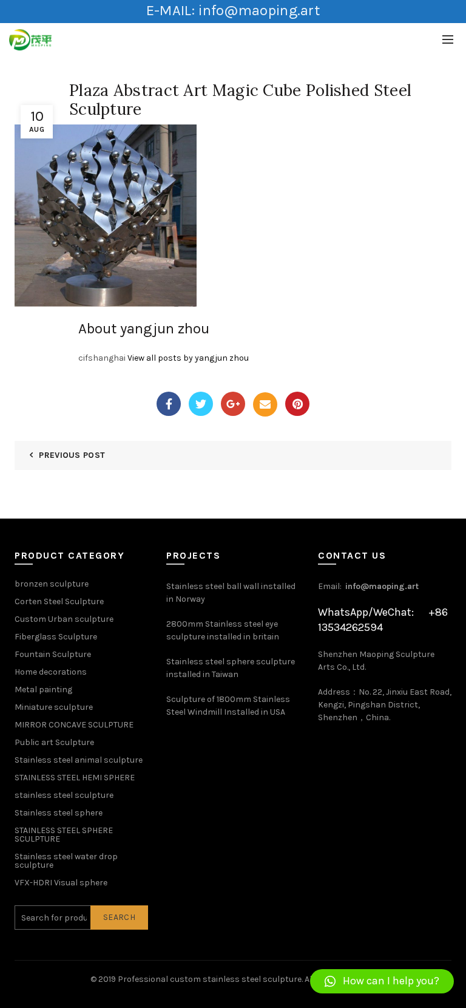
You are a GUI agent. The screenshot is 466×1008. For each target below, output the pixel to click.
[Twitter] (201, 404)
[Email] (265, 404)
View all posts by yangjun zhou (188, 358)
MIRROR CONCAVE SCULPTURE (74, 725)
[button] (382, 981)
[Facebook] (169, 404)
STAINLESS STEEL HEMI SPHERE (75, 777)
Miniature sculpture (54, 707)
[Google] (233, 404)
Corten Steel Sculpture (59, 601)
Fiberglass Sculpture (56, 637)
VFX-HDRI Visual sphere (61, 882)
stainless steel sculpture (64, 795)
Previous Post (72, 455)
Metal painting (43, 689)
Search (119, 917)
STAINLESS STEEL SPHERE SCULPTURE (64, 834)
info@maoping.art (382, 586)
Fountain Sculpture (53, 654)
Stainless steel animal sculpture (79, 760)
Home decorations (51, 672)
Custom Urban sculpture (64, 619)
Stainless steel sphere (59, 813)
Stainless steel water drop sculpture (66, 860)
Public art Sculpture (54, 742)
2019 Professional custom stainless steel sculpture (200, 979)
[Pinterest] (297, 404)
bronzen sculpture (52, 584)
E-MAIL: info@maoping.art (233, 10)
